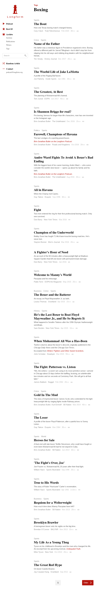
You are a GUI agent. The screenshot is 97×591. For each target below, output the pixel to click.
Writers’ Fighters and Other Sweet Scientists (65, 351)
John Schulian (39, 354)
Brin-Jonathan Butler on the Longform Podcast (53, 141)
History (37, 311)
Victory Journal (50, 59)
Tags (7, 48)
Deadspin (51, 354)
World (43, 436)
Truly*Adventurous (52, 31)
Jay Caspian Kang (41, 572)
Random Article (13, 63)
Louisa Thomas (40, 302)
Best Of (9, 29)
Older (86, 583)
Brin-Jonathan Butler (42, 121)
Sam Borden (39, 328)
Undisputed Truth (73, 549)
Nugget (51, 382)
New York (49, 552)
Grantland (52, 302)
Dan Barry (38, 219)
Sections (9, 38)
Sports (36, 20)
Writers (8, 45)
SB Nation (67, 405)
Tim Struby (38, 59)
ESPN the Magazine (53, 282)
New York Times (50, 219)
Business (38, 291)
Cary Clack (38, 31)
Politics (37, 130)
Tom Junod (38, 99)
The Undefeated (58, 121)
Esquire (48, 197)
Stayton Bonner (40, 242)
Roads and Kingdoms (61, 144)
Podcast (9, 23)
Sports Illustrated (53, 470)
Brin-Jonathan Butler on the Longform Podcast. (53, 174)
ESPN (47, 99)
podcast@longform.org (14, 72)
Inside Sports (51, 79)
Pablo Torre (38, 282)
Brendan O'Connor (41, 529)
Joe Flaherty (39, 79)
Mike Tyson (38, 552)
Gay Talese (38, 197)
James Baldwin (40, 382)
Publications (10, 41)
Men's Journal (54, 242)
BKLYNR (54, 529)
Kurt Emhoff (57, 405)
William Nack (39, 470)
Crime (36, 40)
